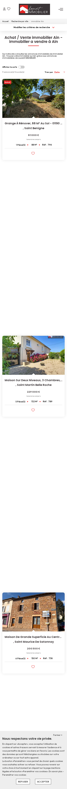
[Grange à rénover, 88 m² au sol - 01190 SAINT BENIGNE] (33, 98)
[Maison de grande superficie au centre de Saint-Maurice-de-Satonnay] (33, 611)
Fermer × (57, 735)
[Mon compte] (4, 9)
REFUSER (23, 781)
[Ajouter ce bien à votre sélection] (33, 153)
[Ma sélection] (8, 9)
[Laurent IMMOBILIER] (34, 9)
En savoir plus (56, 771)
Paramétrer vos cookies (14, 774)
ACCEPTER (43, 781)
